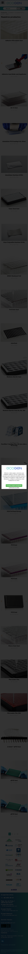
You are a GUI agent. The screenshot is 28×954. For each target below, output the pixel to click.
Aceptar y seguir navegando (14, 485)
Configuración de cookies (14, 487)
